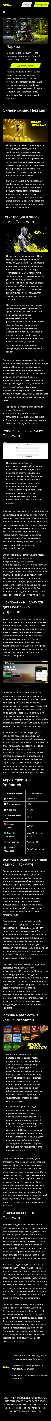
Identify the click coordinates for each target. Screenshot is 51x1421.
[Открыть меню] (4, 12)
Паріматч (24, 1130)
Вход (26, 5)
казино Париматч (21, 1228)
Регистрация (41, 5)
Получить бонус (25, 65)
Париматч (28, 463)
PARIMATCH (28, 1411)
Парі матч (14, 924)
